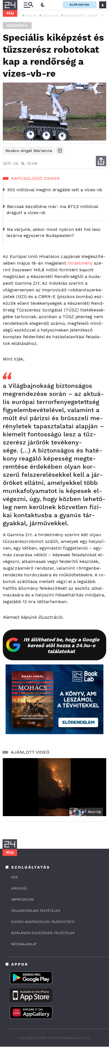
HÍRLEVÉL (19, 888)
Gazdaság (17, 25)
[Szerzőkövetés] (60, 150)
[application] (54, 787)
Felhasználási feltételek (35, 911)
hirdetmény (81, 263)
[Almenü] (28, 5)
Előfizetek (79, 4)
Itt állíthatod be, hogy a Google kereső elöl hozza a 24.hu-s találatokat (61, 645)
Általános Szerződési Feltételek (43, 933)
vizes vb (50, 15)
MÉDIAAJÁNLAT (24, 944)
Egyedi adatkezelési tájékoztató (42, 922)
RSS (14, 877)
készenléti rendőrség (85, 15)
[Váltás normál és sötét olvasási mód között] (42, 5)
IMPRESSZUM (22, 899)
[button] (102, 15)
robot (31, 15)
